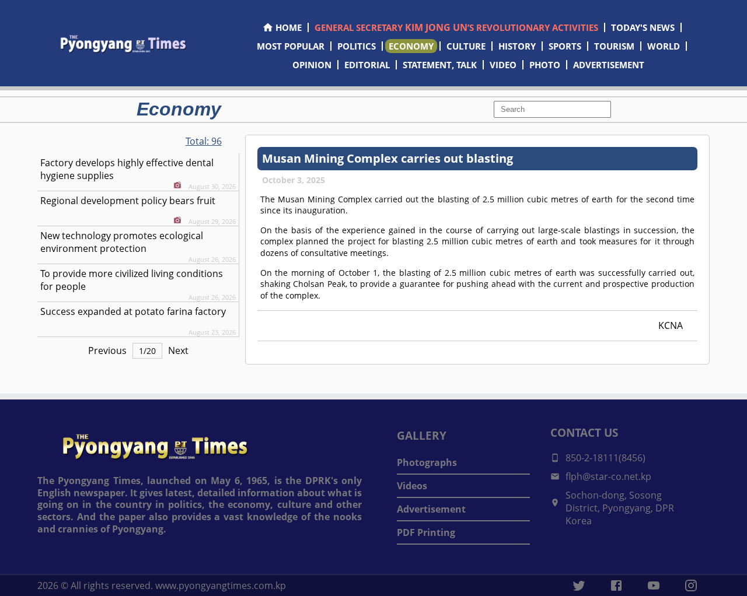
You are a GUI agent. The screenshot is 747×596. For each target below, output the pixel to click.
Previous (107, 350)
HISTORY (517, 46)
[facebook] (616, 585)
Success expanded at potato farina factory (133, 311)
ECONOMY (411, 46)
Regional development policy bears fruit (127, 200)
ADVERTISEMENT (608, 65)
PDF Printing (426, 532)
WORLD (663, 46)
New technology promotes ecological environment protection (121, 242)
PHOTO (544, 65)
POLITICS (356, 46)
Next (178, 350)
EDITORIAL (367, 65)
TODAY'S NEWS (643, 27)
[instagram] (691, 585)
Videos (412, 485)
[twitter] (579, 585)
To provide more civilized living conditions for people (131, 280)
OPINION (311, 65)
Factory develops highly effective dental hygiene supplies (127, 169)
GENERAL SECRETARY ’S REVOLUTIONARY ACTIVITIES (456, 27)
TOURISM (614, 46)
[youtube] (653, 585)
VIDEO (503, 65)
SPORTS (565, 46)
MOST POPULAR (290, 46)
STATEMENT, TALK (440, 65)
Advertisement (431, 509)
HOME (288, 27)
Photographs (427, 462)
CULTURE (466, 46)
